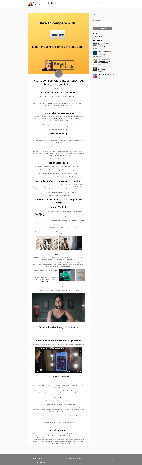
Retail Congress (74, 100)
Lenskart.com (45, 281)
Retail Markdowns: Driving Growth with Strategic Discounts (106, 75)
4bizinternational (73, 461)
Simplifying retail (69, 460)
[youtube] (55, 3)
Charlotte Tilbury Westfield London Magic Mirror (58, 377)
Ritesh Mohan (36, 434)
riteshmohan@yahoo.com (68, 419)
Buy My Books (102, 3)
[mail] (48, 3)
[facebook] (44, 3)
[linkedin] (52, 3)
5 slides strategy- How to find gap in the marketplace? (106, 68)
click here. (66, 196)
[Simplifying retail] (34, 5)
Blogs (89, 3)
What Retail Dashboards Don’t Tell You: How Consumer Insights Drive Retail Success (105, 45)
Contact (111, 3)
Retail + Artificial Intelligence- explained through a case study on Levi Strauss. (105, 53)
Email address (96, 20)
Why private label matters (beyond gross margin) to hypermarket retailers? (104, 61)
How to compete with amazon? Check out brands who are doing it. (59, 82)
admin (56, 89)
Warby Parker (64, 207)
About (94, 3)
